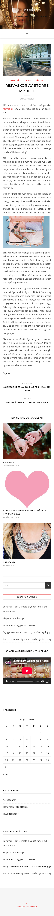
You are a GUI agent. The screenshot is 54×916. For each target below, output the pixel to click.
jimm (8, 373)
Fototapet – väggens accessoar (19, 625)
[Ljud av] (42, 681)
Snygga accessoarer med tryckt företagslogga (27, 632)
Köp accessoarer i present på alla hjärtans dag (27, 639)
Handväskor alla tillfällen (27, 80)
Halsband (9, 562)
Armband (8, 462)
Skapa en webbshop (13, 618)
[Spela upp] (6, 681)
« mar (6, 774)
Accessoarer (9, 799)
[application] (27, 670)
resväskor (8, 108)
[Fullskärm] (47, 681)
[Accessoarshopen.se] (27, 10)
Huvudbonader (10, 813)
